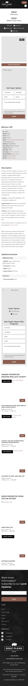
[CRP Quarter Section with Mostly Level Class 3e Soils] (14, 391)
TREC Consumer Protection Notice (13, 671)
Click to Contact (11, 158)
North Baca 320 (7, 527)
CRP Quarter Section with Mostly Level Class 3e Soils (13, 406)
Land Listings (5, 612)
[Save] (20, 40)
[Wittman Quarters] (14, 547)
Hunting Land (14, 140)
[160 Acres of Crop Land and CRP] (14, 462)
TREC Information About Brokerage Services (14, 669)
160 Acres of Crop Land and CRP (12, 476)
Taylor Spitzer (15, 154)
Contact (3, 624)
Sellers (3, 618)
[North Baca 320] (14, 513)
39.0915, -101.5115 (14, 152)
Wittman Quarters (8, 561)
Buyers (3, 615)
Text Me (15, 314)
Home (3, 609)
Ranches (21, 140)
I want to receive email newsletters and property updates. (14, 112)
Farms (8, 140)
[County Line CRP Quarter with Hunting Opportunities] (14, 427)
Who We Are (5, 621)
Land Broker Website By (10, 680)
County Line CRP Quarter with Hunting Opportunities (12, 441)
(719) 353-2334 (11, 156)
